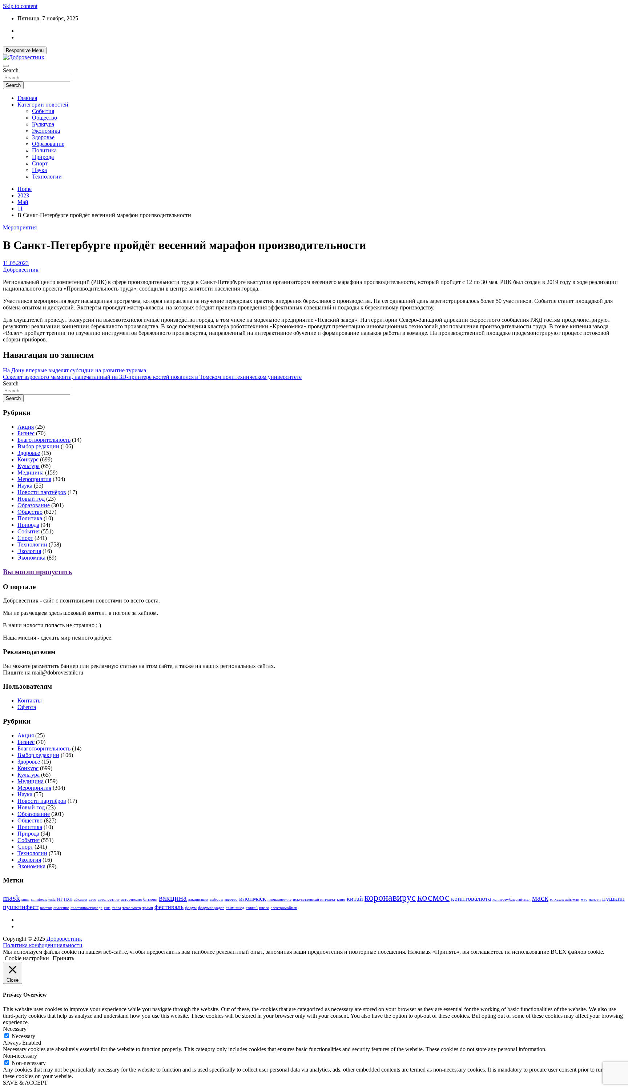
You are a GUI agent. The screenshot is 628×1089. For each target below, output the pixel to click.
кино (341, 899)
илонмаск (252, 898)
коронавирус (390, 897)
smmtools (39, 899)
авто (92, 899)
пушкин (613, 898)
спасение (61, 908)
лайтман (523, 899)
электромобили (284, 908)
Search (11, 70)
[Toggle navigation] (6, 66)
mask (11, 897)
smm (25, 899)
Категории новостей (42, 104)
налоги (595, 899)
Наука (39, 170)
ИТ (60, 899)
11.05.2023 (16, 263)
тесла (116, 908)
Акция (25, 427)
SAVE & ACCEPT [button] (25, 1083)
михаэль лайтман (564, 899)
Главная (27, 98)
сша (107, 908)
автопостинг (109, 899)
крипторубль (503, 899)
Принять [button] (63, 958)
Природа (43, 157)
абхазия (80, 899)
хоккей (252, 908)
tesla (52, 899)
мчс (584, 899)
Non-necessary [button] (20, 1056)
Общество (44, 118)
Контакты (29, 700)
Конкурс (28, 459)
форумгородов (211, 908)
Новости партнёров (41, 492)
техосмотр (131, 908)
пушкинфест (21, 906)
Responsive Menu (25, 50)
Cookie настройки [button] (27, 958)
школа (264, 908)
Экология (29, 551)
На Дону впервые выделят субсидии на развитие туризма (74, 370)
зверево (231, 899)
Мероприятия (20, 227)
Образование (48, 144)
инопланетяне (279, 899)
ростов (46, 908)
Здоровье (43, 137)
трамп (147, 908)
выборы (216, 899)
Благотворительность (44, 440)
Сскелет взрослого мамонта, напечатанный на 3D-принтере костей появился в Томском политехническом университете (152, 377)
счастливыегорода (86, 908)
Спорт (40, 163)
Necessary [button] (15, 1029)
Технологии (47, 176)
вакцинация (198, 899)
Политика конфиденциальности (42, 945)
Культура (43, 124)
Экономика (46, 131)
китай (355, 898)
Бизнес (26, 433)
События (43, 111)
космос (433, 897)
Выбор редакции (38, 446)
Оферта (26, 707)
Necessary (23, 1036)
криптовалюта (471, 898)
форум (191, 908)
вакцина (173, 897)
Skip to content (20, 6)
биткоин (150, 899)
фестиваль (169, 906)
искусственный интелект (314, 899)
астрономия (131, 899)
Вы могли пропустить (37, 572)
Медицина (30, 472)
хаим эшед (235, 908)
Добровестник (21, 270)
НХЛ (68, 899)
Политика (44, 150)
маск (540, 897)
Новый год (31, 499)
